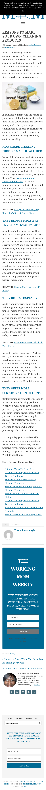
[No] (43, 7)
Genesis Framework (32, 784)
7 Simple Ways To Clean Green (20, 469)
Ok (23, 11)
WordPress (29, 786)
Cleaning (12, 654)
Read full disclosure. (35, 45)
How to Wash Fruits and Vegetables (23, 514)
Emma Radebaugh (24, 530)
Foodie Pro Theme (28, 782)
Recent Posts (15, 525)
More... (37, 685)
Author (6, 525)
